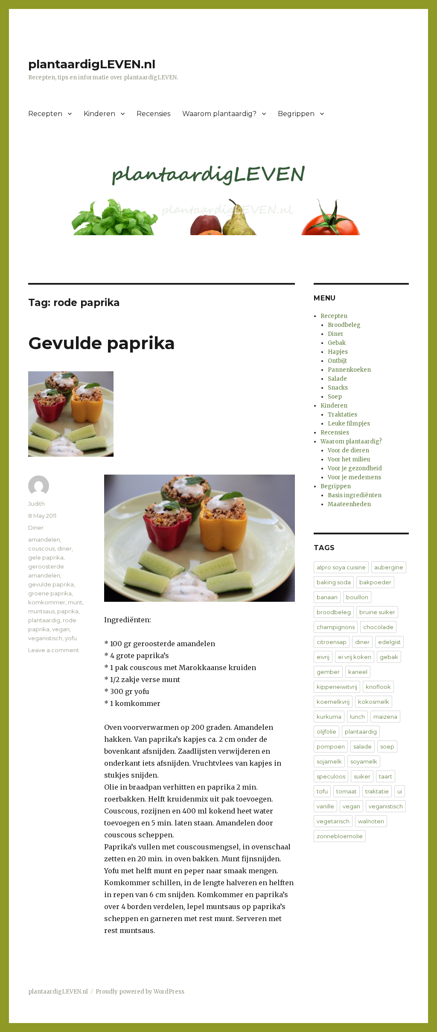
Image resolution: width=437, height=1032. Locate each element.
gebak (389, 656)
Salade (337, 378)
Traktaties (342, 414)
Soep (335, 396)
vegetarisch (333, 821)
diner (64, 548)
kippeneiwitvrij (337, 686)
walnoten (371, 821)
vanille (325, 806)
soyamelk (363, 761)
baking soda (334, 582)
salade (362, 746)
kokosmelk (373, 701)
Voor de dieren (348, 450)
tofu (322, 791)
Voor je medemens (354, 477)
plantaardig (44, 620)
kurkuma (329, 716)
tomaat (346, 791)
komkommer (46, 602)
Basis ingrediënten (355, 495)
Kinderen (99, 114)
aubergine (388, 567)
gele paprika (46, 557)
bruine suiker (377, 612)
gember (328, 671)
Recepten (45, 114)
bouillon (357, 597)
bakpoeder (375, 582)
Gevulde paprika (101, 342)
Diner (36, 527)
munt (75, 602)
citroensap (332, 641)
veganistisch (45, 638)
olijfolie (326, 731)
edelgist (389, 641)
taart (385, 776)
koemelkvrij (333, 701)
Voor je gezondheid (355, 468)
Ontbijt (337, 360)
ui (399, 791)
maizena (385, 716)
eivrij (323, 656)
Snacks (338, 387)
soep (387, 746)
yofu (71, 638)
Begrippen (296, 114)
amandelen (44, 539)
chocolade (378, 627)
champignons (336, 627)
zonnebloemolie (340, 836)
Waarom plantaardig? (219, 114)
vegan (61, 629)
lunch (357, 716)
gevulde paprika (51, 584)
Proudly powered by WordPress (140, 991)
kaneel (357, 671)
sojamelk (329, 761)
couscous (41, 548)
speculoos (331, 776)
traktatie (377, 791)
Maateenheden (349, 504)
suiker (362, 776)
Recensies (153, 114)
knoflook (378, 686)
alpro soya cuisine (341, 567)
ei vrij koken (354, 656)
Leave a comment (53, 650)
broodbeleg (334, 612)
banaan (327, 597)
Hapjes (338, 352)
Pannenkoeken (349, 369)
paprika (68, 611)
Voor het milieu (349, 459)
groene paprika (50, 593)
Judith (36, 503)
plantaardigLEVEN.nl (91, 64)
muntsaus (41, 611)
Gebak (337, 343)
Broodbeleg (344, 325)
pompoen (331, 746)
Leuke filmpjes (349, 423)
